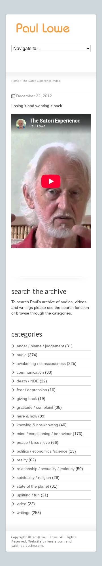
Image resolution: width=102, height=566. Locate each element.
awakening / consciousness (41, 363)
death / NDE (28, 381)
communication (30, 372)
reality (22, 460)
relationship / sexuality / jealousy (46, 468)
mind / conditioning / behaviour (44, 433)
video (21, 504)
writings (23, 512)
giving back (27, 398)
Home (15, 80)
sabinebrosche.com (27, 546)
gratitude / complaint (35, 407)
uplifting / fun (28, 495)
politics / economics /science (42, 451)
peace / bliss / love (33, 442)
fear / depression (32, 390)
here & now (27, 416)
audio (22, 354)
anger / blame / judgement (40, 346)
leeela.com (56, 541)
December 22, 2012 (34, 96)
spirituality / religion (34, 477)
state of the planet (33, 486)
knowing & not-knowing (37, 425)
